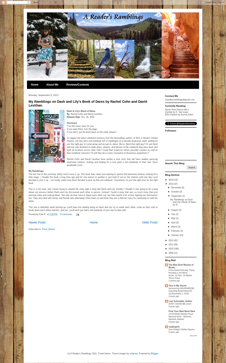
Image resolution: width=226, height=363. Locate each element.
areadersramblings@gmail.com (180, 99)
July (173, 214)
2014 (171, 180)
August (175, 210)
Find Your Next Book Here (182, 311)
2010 (171, 248)
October (175, 191)
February (175, 231)
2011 (171, 244)
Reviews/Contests (77, 84)
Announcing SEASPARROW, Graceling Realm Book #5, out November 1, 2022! (181, 291)
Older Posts (150, 222)
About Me (52, 84)
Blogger (154, 353)
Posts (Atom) (48, 229)
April (173, 222)
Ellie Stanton (171, 114)
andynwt (134, 353)
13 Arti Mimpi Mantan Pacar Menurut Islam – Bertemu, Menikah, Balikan (181, 316)
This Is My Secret (177, 285)
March (174, 226)
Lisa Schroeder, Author (180, 301)
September (176, 196)
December (176, 187)
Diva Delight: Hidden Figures (182, 329)
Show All (193, 336)
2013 (171, 184)
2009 (171, 253)
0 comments (66, 214)
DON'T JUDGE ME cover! (180, 304)
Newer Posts (37, 222)
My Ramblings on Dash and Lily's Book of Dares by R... (183, 202)
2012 (171, 240)
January (175, 235)
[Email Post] (77, 214)
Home (34, 84)
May (173, 218)
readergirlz (174, 327)
